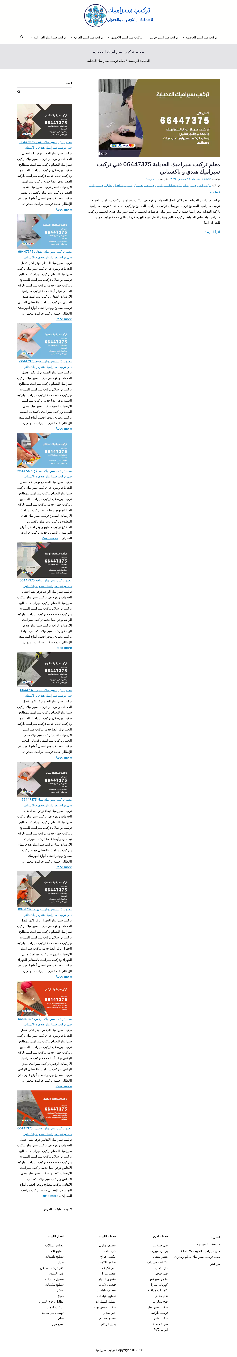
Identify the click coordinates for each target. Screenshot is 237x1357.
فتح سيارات (160, 1301)
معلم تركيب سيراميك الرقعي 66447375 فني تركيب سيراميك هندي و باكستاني (45, 1021)
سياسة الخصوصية (208, 1244)
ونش (60, 1290)
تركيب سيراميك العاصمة (201, 37)
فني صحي (161, 1273)
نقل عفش (161, 1296)
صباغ (60, 1296)
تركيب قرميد (55, 1307)
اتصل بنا (215, 1237)
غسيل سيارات (54, 1279)
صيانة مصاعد (159, 1324)
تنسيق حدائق (107, 1318)
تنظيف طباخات (106, 1290)
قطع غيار (58, 1324)
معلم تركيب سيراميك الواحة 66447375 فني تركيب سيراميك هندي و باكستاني (45, 583)
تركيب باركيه (159, 1313)
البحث (69, 83)
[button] (184, 37)
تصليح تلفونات (54, 1256)
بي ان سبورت (159, 1251)
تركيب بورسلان (190, 185)
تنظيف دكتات (107, 1284)
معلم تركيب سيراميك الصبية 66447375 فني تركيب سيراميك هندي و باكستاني (45, 364)
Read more (64, 209)
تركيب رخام (150, 185)
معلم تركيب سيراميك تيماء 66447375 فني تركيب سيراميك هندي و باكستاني (47, 802)
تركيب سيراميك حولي (164, 37)
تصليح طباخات (106, 1296)
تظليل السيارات (105, 1301)
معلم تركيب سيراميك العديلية (128, 185)
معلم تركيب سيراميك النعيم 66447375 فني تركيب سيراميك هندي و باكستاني (46, 692)
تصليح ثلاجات (55, 1251)
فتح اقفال (161, 1268)
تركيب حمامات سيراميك (169, 185)
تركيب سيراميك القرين (88, 37)
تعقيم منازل (108, 1273)
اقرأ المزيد (213, 232)
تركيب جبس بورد (105, 1307)
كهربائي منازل (159, 1284)
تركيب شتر (161, 1318)
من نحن (215, 1263)
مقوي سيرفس (158, 1279)
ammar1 (206, 178)
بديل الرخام (108, 1324)
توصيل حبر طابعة (52, 1313)
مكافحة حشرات (157, 1262)
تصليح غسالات (54, 1245)
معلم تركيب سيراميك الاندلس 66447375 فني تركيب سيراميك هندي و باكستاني (44, 1131)
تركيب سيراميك (157, 1307)
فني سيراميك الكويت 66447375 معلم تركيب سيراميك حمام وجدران (197, 1253)
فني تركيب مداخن (52, 1268)
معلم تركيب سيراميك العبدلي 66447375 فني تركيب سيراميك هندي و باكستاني (45, 254)
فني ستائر (109, 1313)
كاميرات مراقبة (158, 1290)
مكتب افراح (108, 1256)
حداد (61, 1262)
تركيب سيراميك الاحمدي (126, 37)
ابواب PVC (161, 1329)
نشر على (185, 178)
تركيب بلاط (205, 185)
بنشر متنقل (160, 1256)
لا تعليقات (215, 191)
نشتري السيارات (105, 1279)
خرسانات (110, 1251)
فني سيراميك (152, 178)
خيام (61, 1318)
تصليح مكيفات (54, 1284)
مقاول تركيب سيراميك (100, 185)
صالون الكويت (107, 1262)
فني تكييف (109, 1268)
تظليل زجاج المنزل (51, 1301)
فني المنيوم (56, 1273)
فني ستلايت (160, 1245)
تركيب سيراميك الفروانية (50, 37)
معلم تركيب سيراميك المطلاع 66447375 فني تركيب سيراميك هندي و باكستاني (44, 473)
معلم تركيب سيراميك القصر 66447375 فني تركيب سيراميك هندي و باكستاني (45, 144)
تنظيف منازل (107, 1245)
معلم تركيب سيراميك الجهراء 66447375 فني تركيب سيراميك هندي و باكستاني (45, 912)
